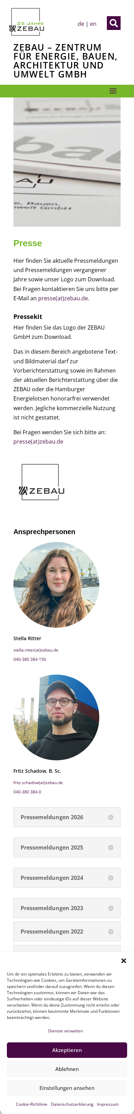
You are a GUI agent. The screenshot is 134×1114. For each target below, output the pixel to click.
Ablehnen (67, 1068)
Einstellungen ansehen (67, 1087)
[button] (123, 960)
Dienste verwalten (65, 1031)
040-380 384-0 (27, 792)
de (81, 24)
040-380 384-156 (29, 659)
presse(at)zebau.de (63, 298)
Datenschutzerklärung (72, 1104)
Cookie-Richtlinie (31, 1104)
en (93, 24)
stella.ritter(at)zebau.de (35, 650)
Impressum (108, 1104)
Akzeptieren (67, 1050)
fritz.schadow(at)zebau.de (38, 782)
